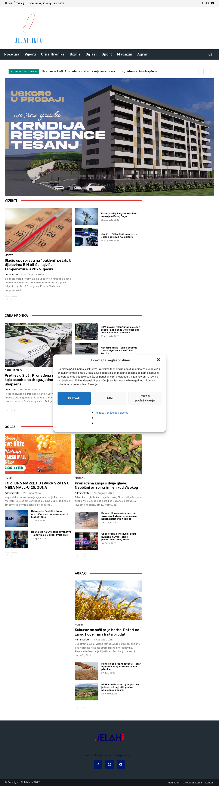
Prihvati (74, 398)
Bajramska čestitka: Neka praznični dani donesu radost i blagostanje (49, 514)
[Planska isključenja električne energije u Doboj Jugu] (86, 216)
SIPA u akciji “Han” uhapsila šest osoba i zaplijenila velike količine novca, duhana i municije (120, 330)
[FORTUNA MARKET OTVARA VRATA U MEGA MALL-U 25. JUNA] (38, 454)
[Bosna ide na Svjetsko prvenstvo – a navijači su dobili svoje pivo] (16, 539)
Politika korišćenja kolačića (111, 412)
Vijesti (9, 255)
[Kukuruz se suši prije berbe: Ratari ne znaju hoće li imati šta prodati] (108, 600)
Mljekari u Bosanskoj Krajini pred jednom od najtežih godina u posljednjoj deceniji (120, 687)
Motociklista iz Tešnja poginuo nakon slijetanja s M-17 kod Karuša (119, 350)
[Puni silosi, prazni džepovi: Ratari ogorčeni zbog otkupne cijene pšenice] (86, 671)
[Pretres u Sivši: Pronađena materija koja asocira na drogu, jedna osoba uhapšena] (38, 345)
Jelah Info (10, 389)
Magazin (80, 478)
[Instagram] (207, 3)
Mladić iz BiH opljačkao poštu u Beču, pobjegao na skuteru (119, 235)
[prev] (201, 71)
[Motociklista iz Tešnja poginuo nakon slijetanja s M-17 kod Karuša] (86, 352)
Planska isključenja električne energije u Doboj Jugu (118, 215)
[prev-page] (7, 299)
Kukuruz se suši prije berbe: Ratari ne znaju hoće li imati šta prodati (107, 632)
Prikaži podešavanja (145, 398)
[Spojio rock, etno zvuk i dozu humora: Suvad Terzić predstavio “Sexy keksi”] (86, 541)
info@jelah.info (123, 755)
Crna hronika (13, 370)
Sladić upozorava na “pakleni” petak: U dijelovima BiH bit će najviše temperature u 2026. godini (38, 264)
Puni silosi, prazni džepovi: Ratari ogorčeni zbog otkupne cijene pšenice (121, 666)
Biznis (8, 478)
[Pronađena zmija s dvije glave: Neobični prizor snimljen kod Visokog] (108, 454)
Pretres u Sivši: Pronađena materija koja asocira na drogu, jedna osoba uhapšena (99, 71)
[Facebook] (202, 3)
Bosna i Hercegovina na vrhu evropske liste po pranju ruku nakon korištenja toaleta (119, 516)
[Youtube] (212, 3)
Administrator (12, 274)
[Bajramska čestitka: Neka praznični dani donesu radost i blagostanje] (16, 518)
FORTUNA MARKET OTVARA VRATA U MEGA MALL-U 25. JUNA (37, 485)
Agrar (79, 625)
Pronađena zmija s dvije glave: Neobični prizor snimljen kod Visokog (106, 485)
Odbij (109, 398)
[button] (158, 360)
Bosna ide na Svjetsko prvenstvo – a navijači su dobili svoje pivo (51, 533)
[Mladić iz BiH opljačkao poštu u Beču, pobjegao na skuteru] (86, 237)
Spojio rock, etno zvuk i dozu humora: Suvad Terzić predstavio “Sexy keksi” (118, 536)
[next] (207, 71)
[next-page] (14, 299)
